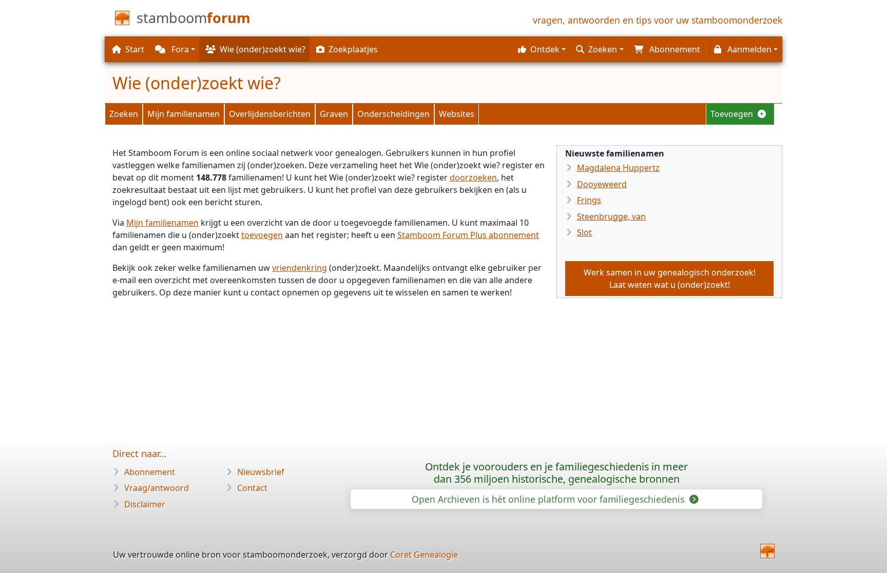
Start (134, 49)
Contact (252, 487)
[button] (540, 49)
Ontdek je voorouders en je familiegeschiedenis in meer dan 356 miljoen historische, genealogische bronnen (556, 473)
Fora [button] (179, 49)
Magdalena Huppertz (618, 167)
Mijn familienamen (183, 114)
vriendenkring (299, 267)
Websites (456, 114)
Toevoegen (732, 114)
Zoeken (123, 114)
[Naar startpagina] (767, 551)
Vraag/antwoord (156, 487)
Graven (334, 114)
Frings (589, 200)
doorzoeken (473, 177)
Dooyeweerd (602, 184)
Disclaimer (144, 504)
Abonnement (149, 472)
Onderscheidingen (393, 114)
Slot (584, 232)
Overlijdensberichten (270, 114)
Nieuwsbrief (260, 472)
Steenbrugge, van (611, 216)
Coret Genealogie (424, 554)
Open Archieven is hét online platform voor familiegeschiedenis (549, 499)
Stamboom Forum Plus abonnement (468, 235)
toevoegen (262, 235)
